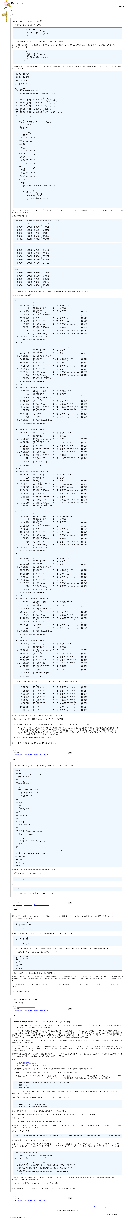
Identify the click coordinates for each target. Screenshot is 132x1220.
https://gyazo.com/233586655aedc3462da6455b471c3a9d (37, 869)
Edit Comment (28, 754)
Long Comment (17, 754)
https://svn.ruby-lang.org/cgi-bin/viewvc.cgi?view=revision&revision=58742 (92, 1177)
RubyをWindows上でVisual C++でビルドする (31, 1065)
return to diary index (103, 1207)
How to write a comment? (41, 754)
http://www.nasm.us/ (81, 1076)
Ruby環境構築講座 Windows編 (26, 1063)
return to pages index (89, 1207)
